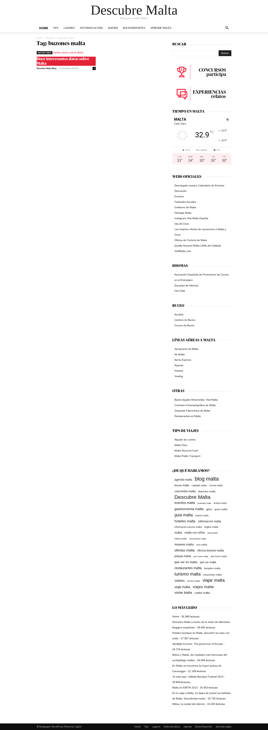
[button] (227, 28)
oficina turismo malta (210, 550)
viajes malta (203, 587)
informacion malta (209, 521)
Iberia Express (182, 359)
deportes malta (206, 491)
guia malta (183, 515)
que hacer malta (219, 556)
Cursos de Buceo (184, 325)
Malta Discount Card (186, 450)
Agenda (113, 28)
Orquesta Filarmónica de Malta (192, 410)
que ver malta (208, 562)
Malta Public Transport (187, 456)
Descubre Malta (192, 497)
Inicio (39, 38)
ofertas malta (184, 550)
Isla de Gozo (181, 223)
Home (43, 28)
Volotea (178, 370)
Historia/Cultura (91, 28)
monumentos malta (197, 539)
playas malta (182, 556)
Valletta (179, 580)
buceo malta (181, 485)
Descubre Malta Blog (47, 68)
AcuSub (178, 314)
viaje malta (182, 587)
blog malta (207, 479)
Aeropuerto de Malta (186, 348)
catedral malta (199, 485)
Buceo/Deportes (134, 28)
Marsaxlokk (212, 533)
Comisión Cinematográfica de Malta (195, 405)
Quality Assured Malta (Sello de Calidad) (197, 245)
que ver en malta (185, 562)
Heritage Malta (182, 212)
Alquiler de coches (185, 439)
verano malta (193, 581)
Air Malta (179, 354)
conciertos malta (185, 491)
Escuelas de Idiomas (186, 285)
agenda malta (183, 479)
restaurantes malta (188, 568)
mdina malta (180, 538)
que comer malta (200, 556)
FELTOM (179, 290)
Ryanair (178, 365)
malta (178, 532)
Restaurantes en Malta (187, 416)
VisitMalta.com (182, 251)
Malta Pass (180, 445)
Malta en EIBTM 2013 (184, 687)
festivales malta (204, 503)
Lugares (69, 28)
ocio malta (201, 544)
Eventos (179, 196)
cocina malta (216, 485)
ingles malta (211, 527)
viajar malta (214, 580)
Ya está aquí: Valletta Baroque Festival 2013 (197, 676)
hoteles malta (184, 521)
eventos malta (184, 503)
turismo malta (187, 574)
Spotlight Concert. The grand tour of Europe (197, 643)
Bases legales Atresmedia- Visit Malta (196, 399)
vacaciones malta (212, 574)
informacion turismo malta (188, 527)
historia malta (202, 515)
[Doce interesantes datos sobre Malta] (66, 52)
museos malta (184, 544)
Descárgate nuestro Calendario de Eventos (199, 185)
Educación (180, 190)
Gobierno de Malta (185, 207)
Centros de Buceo (184, 319)
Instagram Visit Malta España (191, 218)
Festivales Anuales (185, 201)
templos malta (212, 568)
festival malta (220, 503)
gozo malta (221, 509)
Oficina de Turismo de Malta (190, 240)
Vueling (178, 376)
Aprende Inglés (160, 28)
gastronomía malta (189, 509)
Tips (56, 28)
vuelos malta (202, 592)
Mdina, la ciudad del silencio (188, 703)
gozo (209, 509)
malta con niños (195, 532)
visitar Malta (183, 592)
